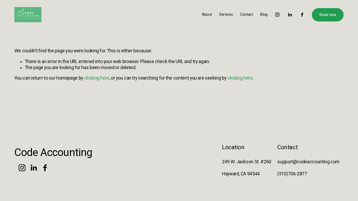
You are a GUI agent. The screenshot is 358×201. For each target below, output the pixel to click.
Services (226, 14)
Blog (264, 14)
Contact (246, 14)
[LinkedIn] (289, 14)
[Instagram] (277, 14)
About (207, 14)
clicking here (96, 78)
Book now (327, 15)
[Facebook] (302, 14)
